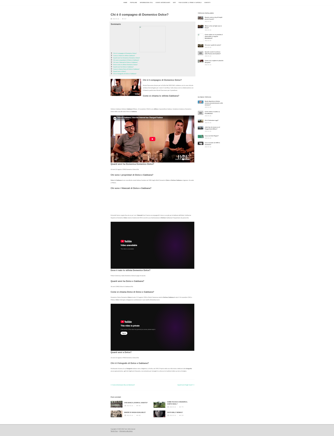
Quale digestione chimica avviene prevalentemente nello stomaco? (214, 103)
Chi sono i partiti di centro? (213, 45)
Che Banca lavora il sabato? (136, 402)
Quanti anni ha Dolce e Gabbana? (123, 67)
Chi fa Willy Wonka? (175, 412)
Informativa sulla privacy (126, 431)
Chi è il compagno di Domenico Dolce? (125, 53)
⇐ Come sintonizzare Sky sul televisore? (123, 385)
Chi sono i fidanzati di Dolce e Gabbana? (125, 62)
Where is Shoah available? (135, 412)
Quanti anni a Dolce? (119, 71)
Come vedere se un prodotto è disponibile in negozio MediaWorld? (214, 36)
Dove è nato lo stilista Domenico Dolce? (125, 64)
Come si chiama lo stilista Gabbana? (124, 55)
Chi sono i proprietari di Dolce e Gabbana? (126, 60)
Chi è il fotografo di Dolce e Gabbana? (124, 73)
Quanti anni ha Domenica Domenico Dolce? (126, 58)
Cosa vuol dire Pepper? (212, 135)
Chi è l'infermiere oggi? (211, 120)
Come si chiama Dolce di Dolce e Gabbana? (126, 69)
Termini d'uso (114, 431)
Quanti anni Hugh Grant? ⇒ (185, 385)
